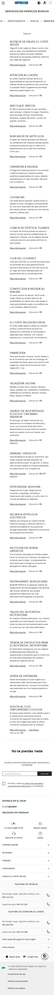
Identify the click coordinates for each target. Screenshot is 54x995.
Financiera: (18, 352)
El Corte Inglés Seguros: (28, 322)
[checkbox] (4, 783)
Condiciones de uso (16, 974)
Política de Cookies (16, 988)
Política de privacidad (18, 981)
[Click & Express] (14, 801)
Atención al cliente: (24, 75)
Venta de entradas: (24, 676)
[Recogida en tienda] (15, 812)
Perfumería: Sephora (25, 486)
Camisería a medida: (24, 166)
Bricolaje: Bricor (22, 105)
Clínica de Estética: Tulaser (29, 227)
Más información (18, 65)
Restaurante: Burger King (29, 581)
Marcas (34, 21)
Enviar (44, 773)
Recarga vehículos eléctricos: (24, 516)
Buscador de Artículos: (27, 136)
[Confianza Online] (44, 956)
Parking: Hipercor (23, 453)
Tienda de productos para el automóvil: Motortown (29, 644)
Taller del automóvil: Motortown (25, 613)
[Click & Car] (10, 806)
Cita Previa (34, 730)
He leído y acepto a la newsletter (26, 784)
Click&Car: (17, 197)
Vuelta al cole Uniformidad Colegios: (26, 708)
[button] (3, 2)
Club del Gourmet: (23, 258)
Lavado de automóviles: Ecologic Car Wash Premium (27, 413)
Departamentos (16, 21)
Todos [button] (26, 34)
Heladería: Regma (22, 383)
